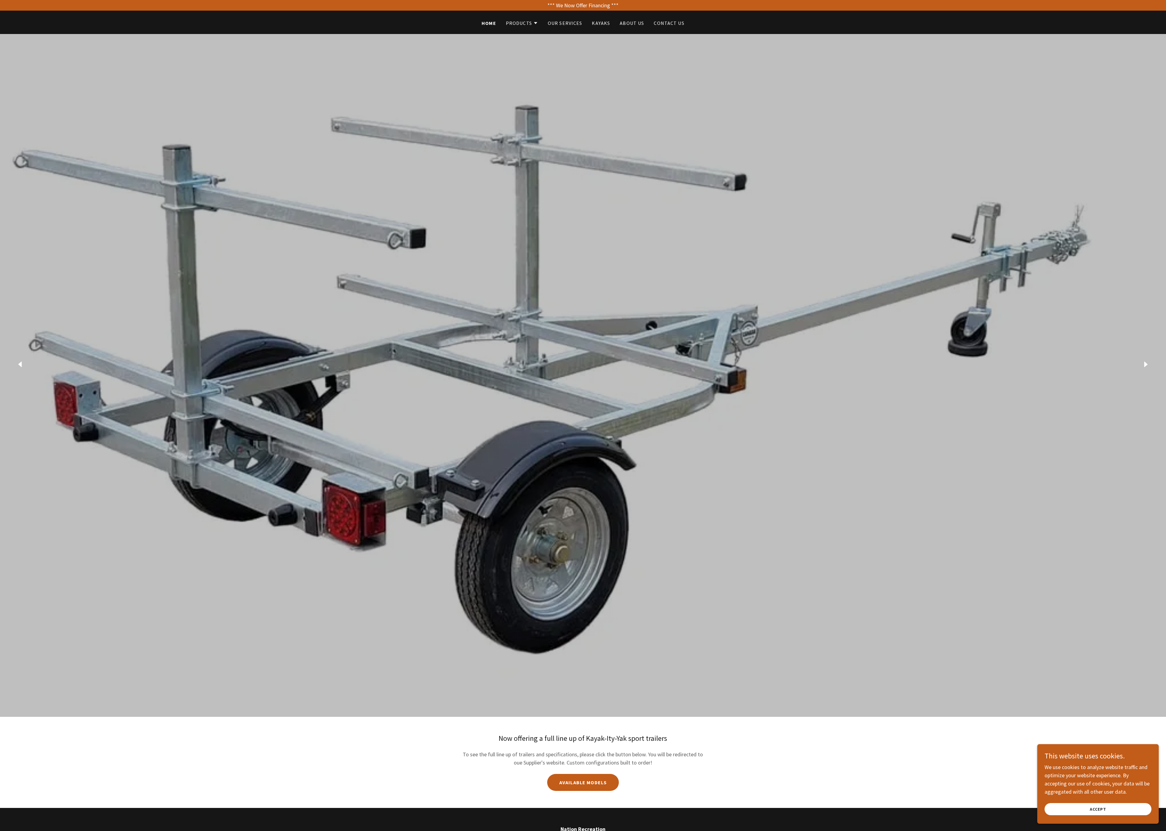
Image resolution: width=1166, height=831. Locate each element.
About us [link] (632, 23)
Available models (583, 782)
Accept (1098, 809)
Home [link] (489, 23)
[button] (522, 23)
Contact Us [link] (669, 23)
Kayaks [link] (601, 23)
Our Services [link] (565, 23)
